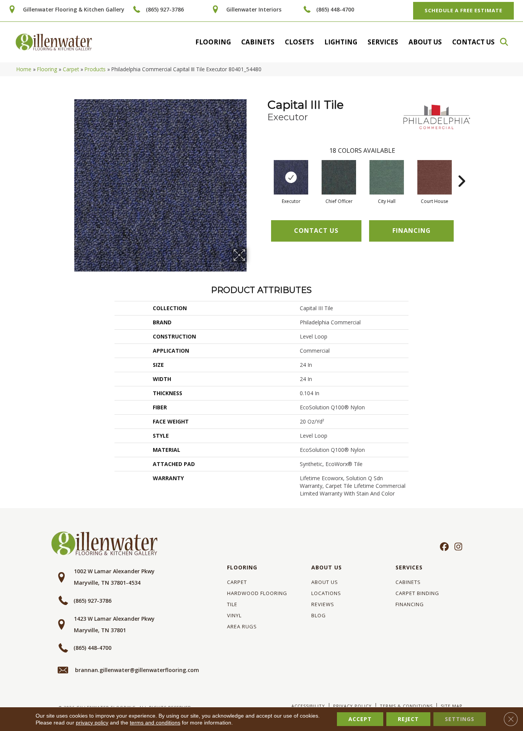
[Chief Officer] (339, 177)
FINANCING (411, 230)
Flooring (213, 42)
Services (383, 42)
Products (95, 69)
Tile (232, 604)
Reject (408, 719)
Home (23, 69)
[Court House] (434, 177)
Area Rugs (242, 626)
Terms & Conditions (406, 706)
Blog (318, 615)
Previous (263, 169)
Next (461, 169)
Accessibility (308, 706)
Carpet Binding (417, 593)
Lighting (340, 42)
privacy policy (92, 723)
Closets (299, 42)
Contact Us (473, 42)
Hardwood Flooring (257, 593)
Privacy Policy (352, 706)
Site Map (452, 706)
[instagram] (456, 547)
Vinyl (234, 615)
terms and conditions (155, 723)
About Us (425, 42)
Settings (459, 719)
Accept (360, 719)
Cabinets (258, 42)
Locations (326, 593)
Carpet (71, 69)
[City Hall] (387, 177)
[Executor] (291, 177)
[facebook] (443, 547)
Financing (410, 604)
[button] (507, 42)
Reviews (322, 604)
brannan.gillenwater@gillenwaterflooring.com (137, 670)
